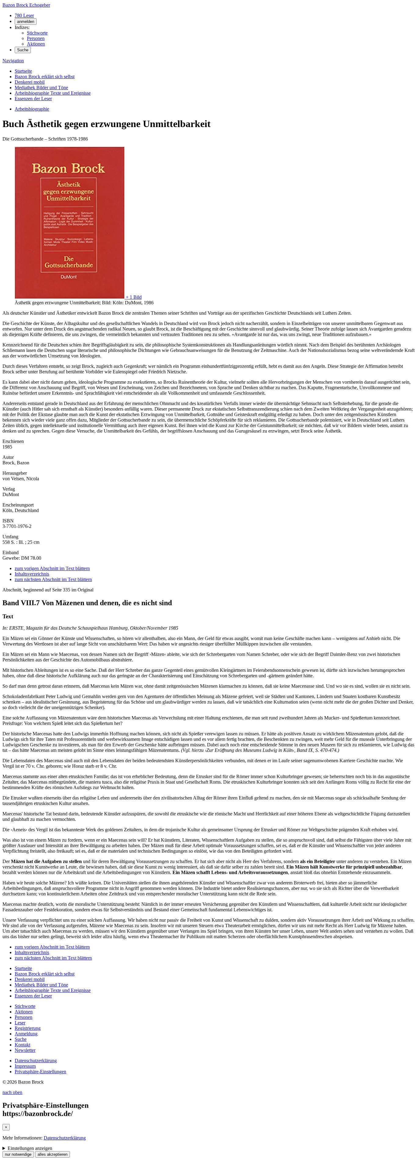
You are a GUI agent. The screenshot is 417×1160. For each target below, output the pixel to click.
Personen (36, 38)
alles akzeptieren (52, 1154)
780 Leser (24, 15)
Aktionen (36, 43)
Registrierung (28, 1028)
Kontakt (22, 1044)
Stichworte (37, 32)
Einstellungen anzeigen (30, 1148)
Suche (22, 50)
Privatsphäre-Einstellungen (40, 1071)
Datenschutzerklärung (36, 1060)
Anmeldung (26, 1033)
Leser (20, 1022)
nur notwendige (18, 1154)
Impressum (25, 1066)
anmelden (25, 21)
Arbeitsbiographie (32, 109)
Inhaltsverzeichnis (32, 573)
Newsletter (25, 1050)
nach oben (12, 1092)
